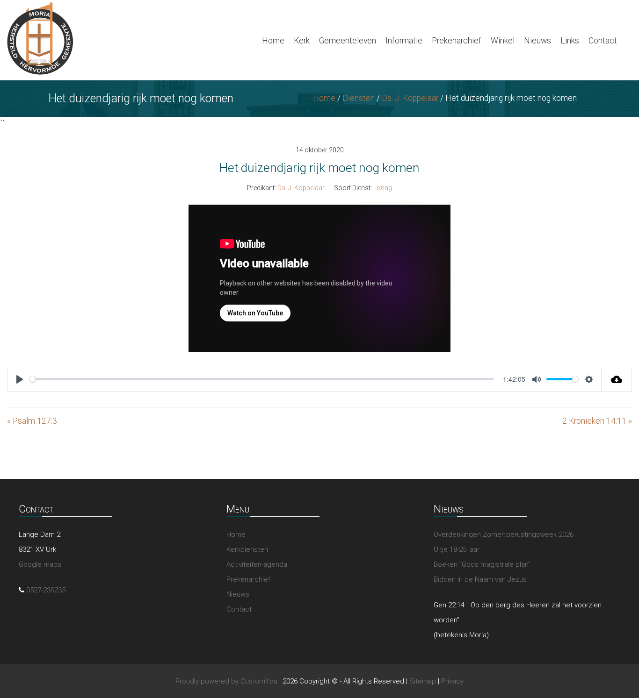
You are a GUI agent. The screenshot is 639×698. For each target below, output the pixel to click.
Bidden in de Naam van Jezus (480, 579)
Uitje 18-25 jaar (456, 549)
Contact (602, 40)
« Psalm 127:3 (32, 421)
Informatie (403, 40)
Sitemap (422, 681)
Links (569, 40)
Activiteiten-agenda (256, 564)
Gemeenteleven (347, 40)
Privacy (452, 681)
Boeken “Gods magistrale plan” (482, 564)
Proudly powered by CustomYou (226, 681)
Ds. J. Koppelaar (410, 98)
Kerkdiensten (247, 549)
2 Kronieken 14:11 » (597, 421)
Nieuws (537, 40)
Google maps (40, 564)
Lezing (382, 188)
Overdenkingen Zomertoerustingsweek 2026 (504, 534)
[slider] (261, 379)
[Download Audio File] (617, 379)
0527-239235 (45, 590)
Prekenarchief (456, 40)
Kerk (302, 40)
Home (273, 40)
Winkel (503, 40)
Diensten (358, 98)
